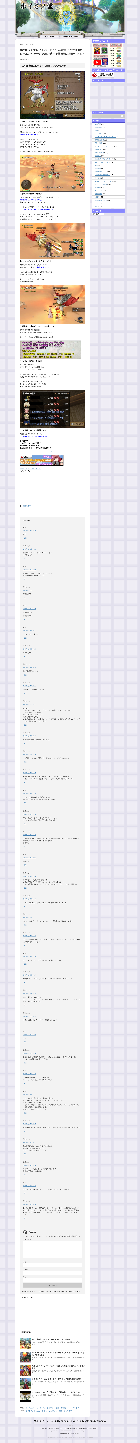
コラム (97, 203)
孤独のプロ (98, 194)
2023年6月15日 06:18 (29, 570)
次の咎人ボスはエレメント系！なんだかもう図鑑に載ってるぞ (49, 1411)
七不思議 (98, 168)
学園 (96, 165)
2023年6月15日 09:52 (29, 858)
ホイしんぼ (98, 191)
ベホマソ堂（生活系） (102, 175)
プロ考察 (98, 124)
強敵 (96, 130)
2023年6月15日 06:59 (29, 649)
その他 (97, 206)
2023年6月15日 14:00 (29, 975)
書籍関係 (98, 187)
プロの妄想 (98, 127)
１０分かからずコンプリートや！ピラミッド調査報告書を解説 (56, 1379)
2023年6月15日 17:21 (29, 1094)
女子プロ (98, 178)
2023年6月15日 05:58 (29, 530)
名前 (24, 1262)
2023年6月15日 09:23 (29, 814)
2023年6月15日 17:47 (29, 1124)
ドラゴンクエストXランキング (30, 469)
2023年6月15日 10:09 (29, 876)
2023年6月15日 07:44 (29, 686)
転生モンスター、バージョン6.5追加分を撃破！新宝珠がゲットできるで (52, 1408)
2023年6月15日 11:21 (29, 590)
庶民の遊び (27, 506)
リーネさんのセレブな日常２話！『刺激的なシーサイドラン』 (56, 1392)
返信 (25, 538)
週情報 (97, 197)
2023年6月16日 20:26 (29, 1165)
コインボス (98, 133)
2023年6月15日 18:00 (29, 936)
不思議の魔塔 (99, 140)
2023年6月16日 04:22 (29, 1035)
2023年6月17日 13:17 (29, 1186)
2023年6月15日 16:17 (29, 1074)
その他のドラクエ (101, 200)
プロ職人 (98, 156)
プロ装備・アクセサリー (103, 159)
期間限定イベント (101, 172)
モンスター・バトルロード (104, 146)
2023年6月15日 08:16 (29, 754)
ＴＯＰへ (52, 451)
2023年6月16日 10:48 (29, 667)
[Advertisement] (36, 488)
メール (25, 1269)
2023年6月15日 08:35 (29, 773)
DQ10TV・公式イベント (103, 181)
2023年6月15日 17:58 (29, 736)
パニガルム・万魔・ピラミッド (105, 137)
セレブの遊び (99, 152)
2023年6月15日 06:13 (29, 549)
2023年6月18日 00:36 (29, 1204)
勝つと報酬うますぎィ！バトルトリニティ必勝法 (51, 1339)
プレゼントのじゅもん (102, 162)
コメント (27, 1239)
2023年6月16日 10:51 (29, 1142)
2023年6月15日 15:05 (29, 993)
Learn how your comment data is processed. (64, 1291)
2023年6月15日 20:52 (29, 1016)
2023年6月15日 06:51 (29, 630)
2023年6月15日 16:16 (29, 1053)
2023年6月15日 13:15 (29, 956)
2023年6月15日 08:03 (29, 704)
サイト (25, 1277)
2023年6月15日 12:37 (29, 917)
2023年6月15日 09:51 (29, 835)
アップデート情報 (101, 184)
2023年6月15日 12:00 (29, 899)
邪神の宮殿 (98, 143)
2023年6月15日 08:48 (29, 793)
